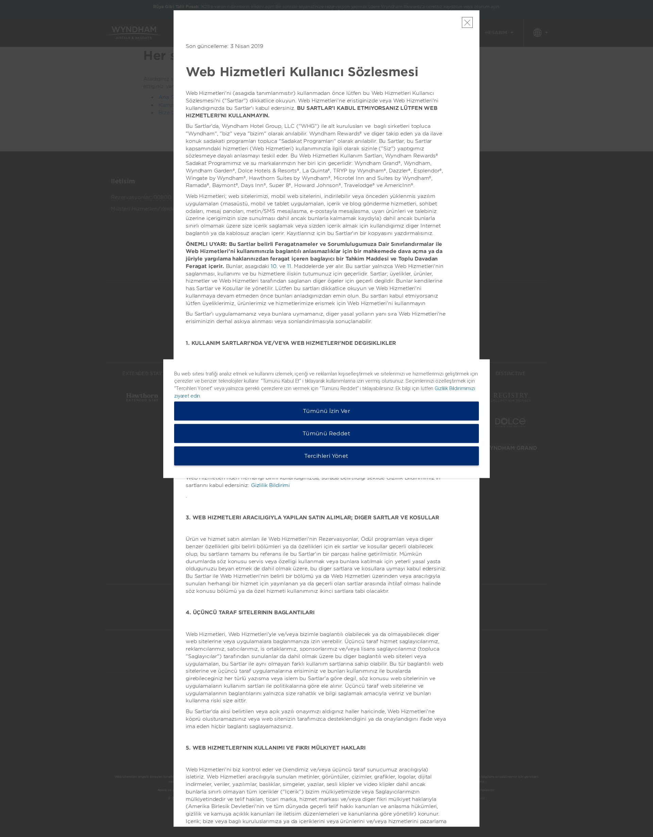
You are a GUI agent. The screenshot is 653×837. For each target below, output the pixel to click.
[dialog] (326, 418)
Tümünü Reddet (326, 433)
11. (289, 266)
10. (274, 266)
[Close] (467, 22)
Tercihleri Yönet (326, 455)
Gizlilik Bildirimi (270, 485)
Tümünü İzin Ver (326, 410)
